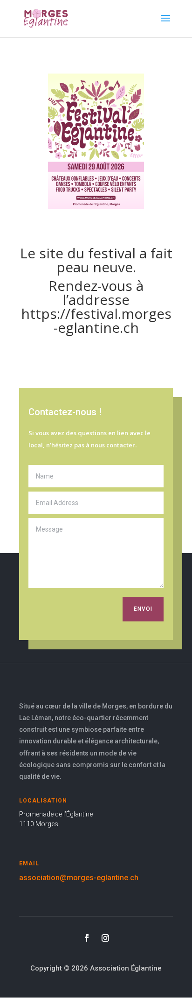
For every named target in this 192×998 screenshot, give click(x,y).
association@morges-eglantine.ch (78, 877)
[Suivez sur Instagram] (105, 938)
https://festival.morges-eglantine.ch (96, 320)
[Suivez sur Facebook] (86, 938)
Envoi (143, 609)
